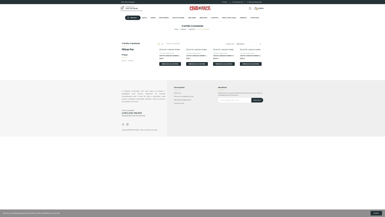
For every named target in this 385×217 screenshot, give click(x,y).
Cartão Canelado (131, 43)
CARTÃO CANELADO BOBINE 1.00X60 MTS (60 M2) (224, 56)
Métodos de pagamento (182, 100)
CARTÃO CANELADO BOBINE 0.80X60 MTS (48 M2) (197, 56)
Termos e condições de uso (184, 96)
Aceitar (376, 213)
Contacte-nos (179, 103)
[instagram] (127, 124)
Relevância (249, 44)
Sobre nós (177, 93)
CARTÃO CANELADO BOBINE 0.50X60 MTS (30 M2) (170, 56)
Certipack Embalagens (166, 53)
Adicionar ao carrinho (170, 64)
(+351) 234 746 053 (132, 8)
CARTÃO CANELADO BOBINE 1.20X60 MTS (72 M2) (251, 56)
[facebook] (123, 124)
